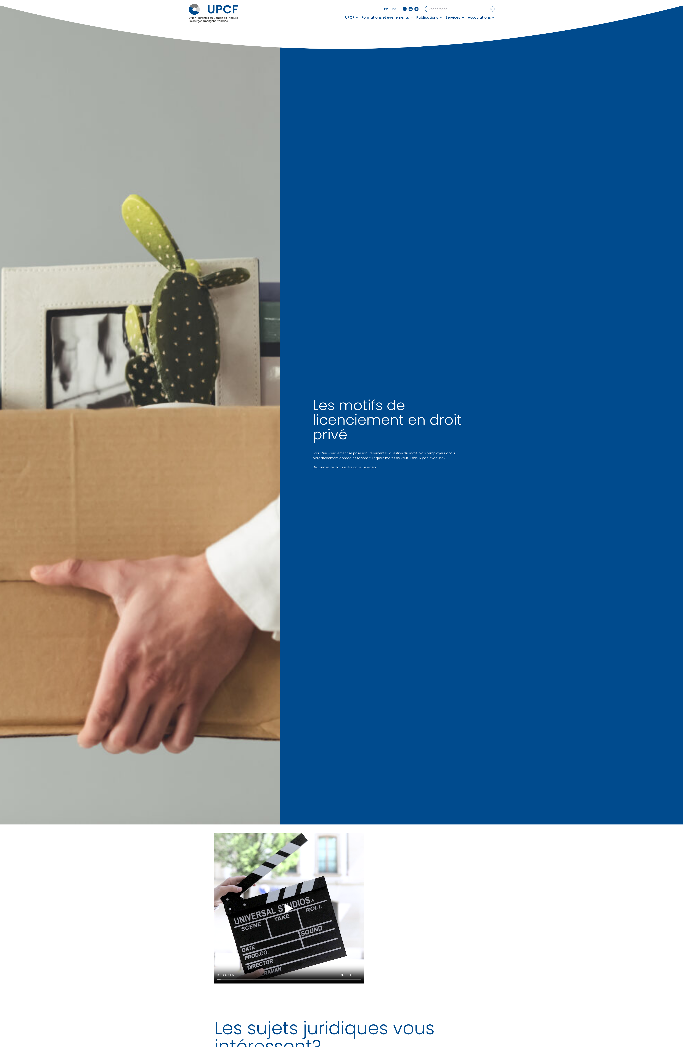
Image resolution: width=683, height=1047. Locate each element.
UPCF (349, 17)
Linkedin (411, 9)
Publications (427, 17)
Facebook (405, 9)
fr (386, 9)
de (394, 9)
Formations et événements (385, 17)
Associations (479, 17)
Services (453, 17)
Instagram (416, 9)
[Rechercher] (491, 9)
